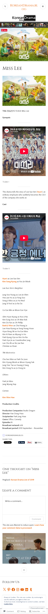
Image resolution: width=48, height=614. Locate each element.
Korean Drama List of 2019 (22, 480)
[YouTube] (22, 590)
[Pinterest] (9, 590)
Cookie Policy (8, 604)
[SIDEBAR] (24, 570)
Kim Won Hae (8, 397)
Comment (36, 519)
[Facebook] (13, 590)
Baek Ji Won (7, 325)
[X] (4, 590)
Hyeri (39, 192)
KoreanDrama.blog (24, 7)
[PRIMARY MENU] (43, 6)
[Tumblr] (31, 590)
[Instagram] (18, 590)
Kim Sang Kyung (9, 281)
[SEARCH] (5, 6)
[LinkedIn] (27, 590)
